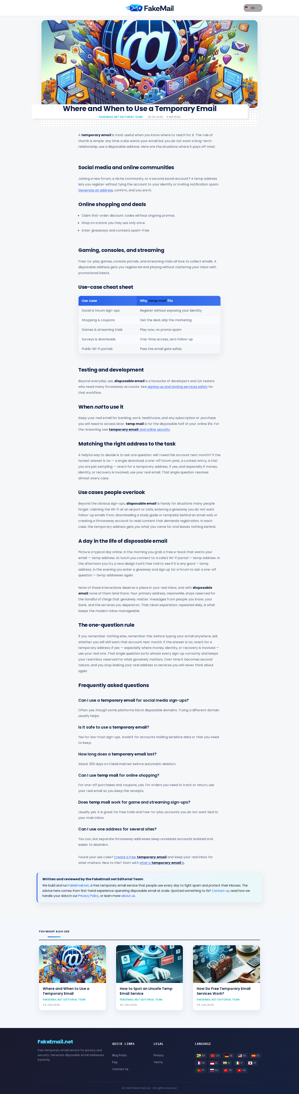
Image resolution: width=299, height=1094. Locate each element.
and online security (139, 429)
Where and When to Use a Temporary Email (66, 991)
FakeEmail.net (78, 885)
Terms (158, 1062)
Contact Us (120, 1069)
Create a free (140, 857)
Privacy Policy (88, 896)
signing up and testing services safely (178, 386)
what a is (162, 862)
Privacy (159, 1055)
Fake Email (149, 8)
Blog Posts (119, 1055)
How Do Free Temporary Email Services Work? (224, 991)
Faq (114, 1062)
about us (128, 896)
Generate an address (95, 190)
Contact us (220, 891)
